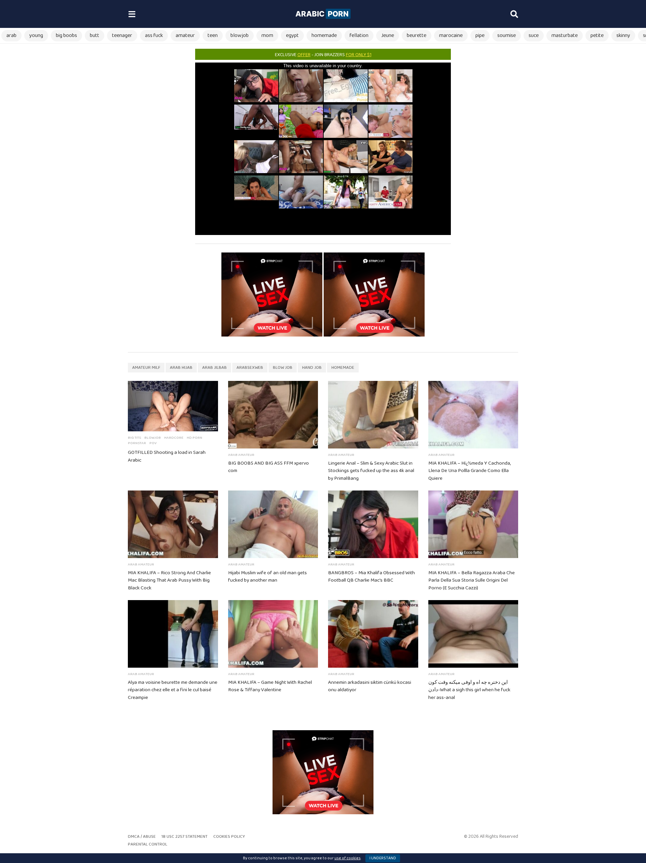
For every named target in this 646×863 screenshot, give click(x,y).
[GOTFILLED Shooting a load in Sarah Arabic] (173, 406)
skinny (623, 35)
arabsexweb (250, 367)
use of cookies (347, 858)
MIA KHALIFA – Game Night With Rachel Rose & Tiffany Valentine (270, 686)
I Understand (382, 858)
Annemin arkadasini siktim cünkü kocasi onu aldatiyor (369, 686)
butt (94, 35)
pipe (480, 35)
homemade (324, 35)
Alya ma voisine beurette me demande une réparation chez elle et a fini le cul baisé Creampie (172, 690)
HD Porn (194, 438)
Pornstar (137, 443)
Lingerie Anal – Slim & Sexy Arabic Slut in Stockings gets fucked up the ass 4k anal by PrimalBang (371, 471)
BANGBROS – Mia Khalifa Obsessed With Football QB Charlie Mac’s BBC (371, 577)
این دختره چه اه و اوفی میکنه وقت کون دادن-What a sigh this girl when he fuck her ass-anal (469, 690)
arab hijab (181, 367)
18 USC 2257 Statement (185, 836)
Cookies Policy (229, 836)
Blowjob (152, 438)
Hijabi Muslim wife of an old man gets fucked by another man (267, 577)
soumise (506, 35)
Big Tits (134, 438)
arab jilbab (214, 367)
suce (534, 35)
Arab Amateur (241, 455)
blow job (282, 367)
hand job (312, 367)
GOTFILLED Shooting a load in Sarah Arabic (167, 456)
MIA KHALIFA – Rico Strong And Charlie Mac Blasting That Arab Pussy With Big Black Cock (169, 580)
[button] (132, 14)
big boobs (66, 35)
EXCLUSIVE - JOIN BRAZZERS (323, 54)
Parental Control (147, 844)
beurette (416, 35)
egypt (292, 35)
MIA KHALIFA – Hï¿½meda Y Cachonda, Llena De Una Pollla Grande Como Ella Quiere (469, 471)
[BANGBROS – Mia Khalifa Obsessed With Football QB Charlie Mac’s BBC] (373, 524)
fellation (359, 35)
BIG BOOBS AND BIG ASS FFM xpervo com (268, 467)
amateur (185, 35)
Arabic (322, 13)
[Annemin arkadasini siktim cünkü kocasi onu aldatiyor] (373, 634)
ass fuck (154, 35)
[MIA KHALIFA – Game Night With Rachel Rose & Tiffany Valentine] (273, 634)
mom (267, 35)
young (36, 35)
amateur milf (146, 367)
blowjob (239, 35)
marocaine (451, 35)
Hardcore (173, 438)
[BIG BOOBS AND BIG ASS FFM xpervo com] (273, 414)
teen (213, 35)
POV (152, 443)
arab (11, 35)
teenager (122, 35)
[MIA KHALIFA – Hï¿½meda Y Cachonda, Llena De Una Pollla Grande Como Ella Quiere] (473, 414)
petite (597, 35)
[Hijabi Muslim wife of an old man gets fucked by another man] (273, 524)
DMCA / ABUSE (142, 836)
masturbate (564, 35)
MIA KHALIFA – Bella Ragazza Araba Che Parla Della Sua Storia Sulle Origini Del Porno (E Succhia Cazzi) (471, 580)
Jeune (387, 35)
